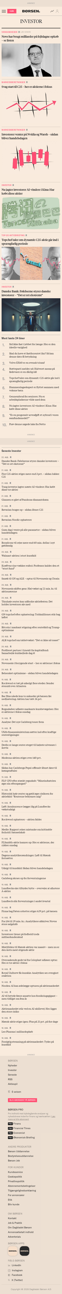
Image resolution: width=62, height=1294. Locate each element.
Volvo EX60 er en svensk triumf (27, 362)
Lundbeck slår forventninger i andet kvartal (26, 901)
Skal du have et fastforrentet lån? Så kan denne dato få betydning (31, 354)
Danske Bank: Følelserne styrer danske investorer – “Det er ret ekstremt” (30, 462)
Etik (10, 1199)
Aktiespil (12, 1083)
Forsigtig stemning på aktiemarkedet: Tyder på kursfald (28, 1043)
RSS (10, 1079)
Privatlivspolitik (16, 1181)
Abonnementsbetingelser (21, 1185)
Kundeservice (15, 1172)
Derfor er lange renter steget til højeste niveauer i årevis (29, 746)
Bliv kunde (13, 1204)
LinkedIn (16, 1265)
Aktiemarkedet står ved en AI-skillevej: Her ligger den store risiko (29, 1010)
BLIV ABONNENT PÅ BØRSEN (22, 1100)
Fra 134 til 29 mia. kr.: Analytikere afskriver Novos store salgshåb (29, 922)
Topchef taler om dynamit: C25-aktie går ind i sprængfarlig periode (34, 379)
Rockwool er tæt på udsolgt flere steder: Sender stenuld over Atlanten (28, 684)
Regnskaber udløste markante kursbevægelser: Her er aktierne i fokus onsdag (30, 710)
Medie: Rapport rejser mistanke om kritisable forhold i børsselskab (27, 831)
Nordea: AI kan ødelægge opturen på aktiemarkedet (30, 985)
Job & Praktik (15, 1222)
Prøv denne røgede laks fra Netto (27, 424)
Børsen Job (14, 1160)
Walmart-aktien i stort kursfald (19, 555)
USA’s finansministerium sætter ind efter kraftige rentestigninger (29, 733)
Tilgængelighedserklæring (22, 1190)
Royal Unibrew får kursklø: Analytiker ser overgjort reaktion (30, 974)
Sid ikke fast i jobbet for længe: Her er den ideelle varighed (32, 345)
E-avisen (16, 1091)
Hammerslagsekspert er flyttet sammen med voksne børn (34, 388)
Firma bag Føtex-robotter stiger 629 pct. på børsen (29, 911)
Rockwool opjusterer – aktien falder (22, 819)
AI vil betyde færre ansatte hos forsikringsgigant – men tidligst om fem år (29, 997)
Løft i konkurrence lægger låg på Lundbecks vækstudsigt (26, 808)
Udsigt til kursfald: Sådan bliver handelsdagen (27, 868)
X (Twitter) (17, 1280)
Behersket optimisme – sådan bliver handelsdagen (30, 673)
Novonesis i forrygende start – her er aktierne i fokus (31, 663)
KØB (12, 11)
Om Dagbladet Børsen (20, 1227)
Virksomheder (9, 32)
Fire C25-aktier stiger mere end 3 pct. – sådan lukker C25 (30, 475)
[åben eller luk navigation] (4, 11)
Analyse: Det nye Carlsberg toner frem (23, 721)
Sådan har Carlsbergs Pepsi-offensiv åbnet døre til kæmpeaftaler (29, 769)
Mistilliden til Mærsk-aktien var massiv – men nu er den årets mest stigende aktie (30, 948)
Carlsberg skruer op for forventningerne (24, 878)
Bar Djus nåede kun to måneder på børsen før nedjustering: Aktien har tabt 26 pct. (27, 697)
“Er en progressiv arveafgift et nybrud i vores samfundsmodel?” (34, 416)
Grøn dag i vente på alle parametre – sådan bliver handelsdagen (29, 531)
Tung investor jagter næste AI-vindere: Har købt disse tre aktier (28, 488)
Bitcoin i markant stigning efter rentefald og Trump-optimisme (31, 628)
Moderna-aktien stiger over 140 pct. (21, 757)
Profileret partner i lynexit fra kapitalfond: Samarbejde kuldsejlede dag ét (25, 651)
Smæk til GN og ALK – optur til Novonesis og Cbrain (30, 578)
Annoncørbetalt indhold (21, 1232)
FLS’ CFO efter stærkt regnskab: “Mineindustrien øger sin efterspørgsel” (29, 782)
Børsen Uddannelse (18, 1151)
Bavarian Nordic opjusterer (17, 519)
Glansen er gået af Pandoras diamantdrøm (25, 499)
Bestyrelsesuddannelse (20, 1155)
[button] (57, 11)
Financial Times (20, 1128)
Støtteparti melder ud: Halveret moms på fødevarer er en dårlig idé (32, 370)
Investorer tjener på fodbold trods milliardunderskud (20, 935)
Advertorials (14, 1236)
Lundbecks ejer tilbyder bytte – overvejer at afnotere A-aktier (31, 889)
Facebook (16, 1274)
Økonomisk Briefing (22, 1137)
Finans (15, 1123)
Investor (6, 185)
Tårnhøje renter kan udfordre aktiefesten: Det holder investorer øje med (27, 603)
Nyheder (12, 1065)
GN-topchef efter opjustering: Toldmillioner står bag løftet (31, 615)
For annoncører (16, 1195)
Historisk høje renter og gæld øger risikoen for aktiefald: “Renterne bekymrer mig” (27, 795)
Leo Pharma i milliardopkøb (17, 1031)
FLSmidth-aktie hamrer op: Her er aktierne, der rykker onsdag (28, 843)
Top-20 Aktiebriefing (13, 235)
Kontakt (12, 1218)
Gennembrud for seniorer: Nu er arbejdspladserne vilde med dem (27, 397)
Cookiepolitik (15, 1176)
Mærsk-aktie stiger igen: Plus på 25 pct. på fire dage (30, 1021)
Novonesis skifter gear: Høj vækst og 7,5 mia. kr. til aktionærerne (29, 590)
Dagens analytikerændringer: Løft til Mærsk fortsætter (26, 856)
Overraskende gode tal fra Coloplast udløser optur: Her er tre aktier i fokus (30, 961)
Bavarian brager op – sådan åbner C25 (22, 509)
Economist (17, 1132)
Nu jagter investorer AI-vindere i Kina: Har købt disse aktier (33, 407)
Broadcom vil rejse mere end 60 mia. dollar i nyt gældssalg (28, 544)
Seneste (12, 1074)
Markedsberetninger (13, 82)
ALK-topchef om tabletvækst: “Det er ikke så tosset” (30, 640)
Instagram (17, 1270)
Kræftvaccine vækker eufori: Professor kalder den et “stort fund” (30, 567)
